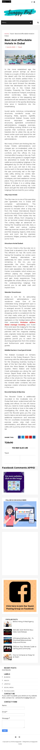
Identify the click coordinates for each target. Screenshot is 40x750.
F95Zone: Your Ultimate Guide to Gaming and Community (24, 648)
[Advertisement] (20, 553)
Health (6, 680)
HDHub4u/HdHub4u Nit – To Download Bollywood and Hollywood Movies (23, 640)
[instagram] (34, 2)
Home (7, 33)
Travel (12, 33)
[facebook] (31, 2)
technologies (9, 691)
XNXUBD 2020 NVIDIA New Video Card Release (23, 631)
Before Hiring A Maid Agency (23, 622)
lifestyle (7, 684)
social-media (9, 687)
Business (7, 677)
